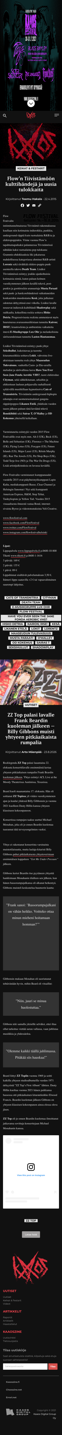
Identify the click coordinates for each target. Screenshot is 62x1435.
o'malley (45, 638)
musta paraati (21, 638)
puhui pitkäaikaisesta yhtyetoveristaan (33, 854)
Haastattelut (10, 1324)
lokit (35, 628)
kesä (56, 624)
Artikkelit (8, 1320)
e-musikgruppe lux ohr (31, 607)
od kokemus (22, 642)
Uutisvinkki (9, 1337)
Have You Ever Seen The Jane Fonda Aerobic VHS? (31, 618)
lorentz (51, 628)
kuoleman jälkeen (12, 777)
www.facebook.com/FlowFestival (21, 523)
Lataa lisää (31, 1234)
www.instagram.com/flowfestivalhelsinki (25, 532)
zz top (31, 1220)
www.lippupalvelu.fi (29, 551)
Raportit (7, 1317)
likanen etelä (15, 628)
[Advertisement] (31, 946)
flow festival (31, 611)
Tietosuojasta (10, 1341)
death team (31, 602)
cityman (49, 597)
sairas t (43, 642)
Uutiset (31, 705)
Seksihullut (18, 647)
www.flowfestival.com (15, 518)
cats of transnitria (22, 597)
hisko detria (12, 624)
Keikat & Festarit (31, 168)
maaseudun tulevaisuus (31, 633)
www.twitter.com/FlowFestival (19, 527)
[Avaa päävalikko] (56, 115)
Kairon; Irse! (37, 624)
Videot (6, 1303)
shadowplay (43, 647)
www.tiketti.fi (18, 555)
